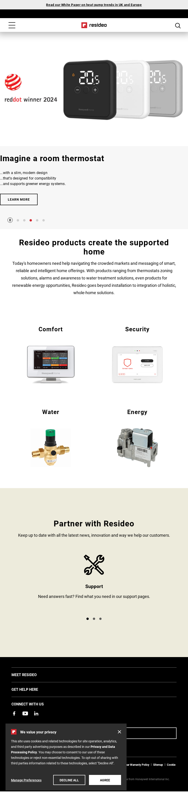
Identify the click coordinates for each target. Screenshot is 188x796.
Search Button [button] (178, 25)
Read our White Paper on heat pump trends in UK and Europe (94, 5)
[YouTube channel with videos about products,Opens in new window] (25, 713)
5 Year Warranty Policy (135, 764)
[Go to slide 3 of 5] (30, 220)
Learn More (19, 199)
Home (94, 25)
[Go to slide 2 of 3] (94, 618)
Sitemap (158, 764)
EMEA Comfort (50, 354)
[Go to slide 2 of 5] (24, 220)
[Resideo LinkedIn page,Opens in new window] (36, 713)
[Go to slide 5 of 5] (43, 220)
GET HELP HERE (31, 689)
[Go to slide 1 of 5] (18, 220)
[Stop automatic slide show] (10, 220)
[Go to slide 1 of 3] (87, 618)
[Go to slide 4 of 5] (37, 220)
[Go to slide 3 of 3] (100, 618)
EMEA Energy (137, 437)
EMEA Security (137, 354)
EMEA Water (50, 437)
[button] (119, 731)
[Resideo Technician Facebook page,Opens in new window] (14, 713)
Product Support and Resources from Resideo (94, 584)
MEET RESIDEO (30, 674)
